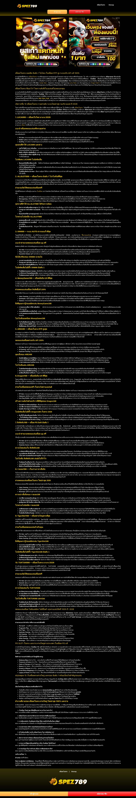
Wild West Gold (44, 98)
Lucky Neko (73, 83)
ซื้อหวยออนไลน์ (86, 235)
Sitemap (111, 5)
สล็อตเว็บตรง (101, 5)
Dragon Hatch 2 (95, 83)
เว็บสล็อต (39, 191)
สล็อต (23, 125)
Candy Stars (43, 83)
